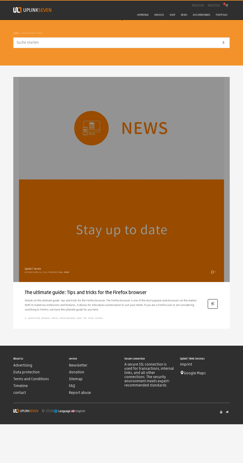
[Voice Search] (223, 43)
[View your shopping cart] (226, 5)
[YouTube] (221, 412)
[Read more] (212, 308)
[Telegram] (227, 412)
